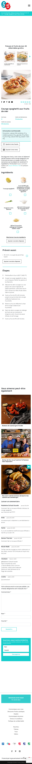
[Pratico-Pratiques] (3, 744)
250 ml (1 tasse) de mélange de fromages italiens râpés (16, 227)
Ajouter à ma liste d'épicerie (16, 241)
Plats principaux (15, 12)
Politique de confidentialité (16, 721)
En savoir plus (16, 699)
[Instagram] (19, 751)
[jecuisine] (19, 744)
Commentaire (6, 592)
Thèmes (16, 729)
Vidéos (16, 734)
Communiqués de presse (16, 716)
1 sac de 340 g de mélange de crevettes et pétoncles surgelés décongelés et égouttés (23, 188)
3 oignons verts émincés (8, 208)
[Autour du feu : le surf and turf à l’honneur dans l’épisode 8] (16, 443)
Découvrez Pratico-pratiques (16, 711)
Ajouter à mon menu (12, 149)
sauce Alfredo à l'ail (14, 165)
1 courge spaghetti (8, 188)
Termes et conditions (16, 718)
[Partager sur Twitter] (4, 102)
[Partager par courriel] (12, 102)
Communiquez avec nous (16, 709)
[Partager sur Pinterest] (6, 102)
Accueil (3, 12)
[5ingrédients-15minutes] (8, 744)
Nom (3, 613)
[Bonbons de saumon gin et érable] (16, 409)
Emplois (16, 714)
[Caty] (14, 744)
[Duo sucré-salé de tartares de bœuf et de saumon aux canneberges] (16, 479)
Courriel (4, 621)
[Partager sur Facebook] (1, 102)
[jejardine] (29, 744)
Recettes (8, 12)
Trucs (16, 731)
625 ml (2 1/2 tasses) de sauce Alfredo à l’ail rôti (23, 209)
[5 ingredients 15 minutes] (4, 5)
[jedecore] (24, 744)
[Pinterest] (15, 751)
